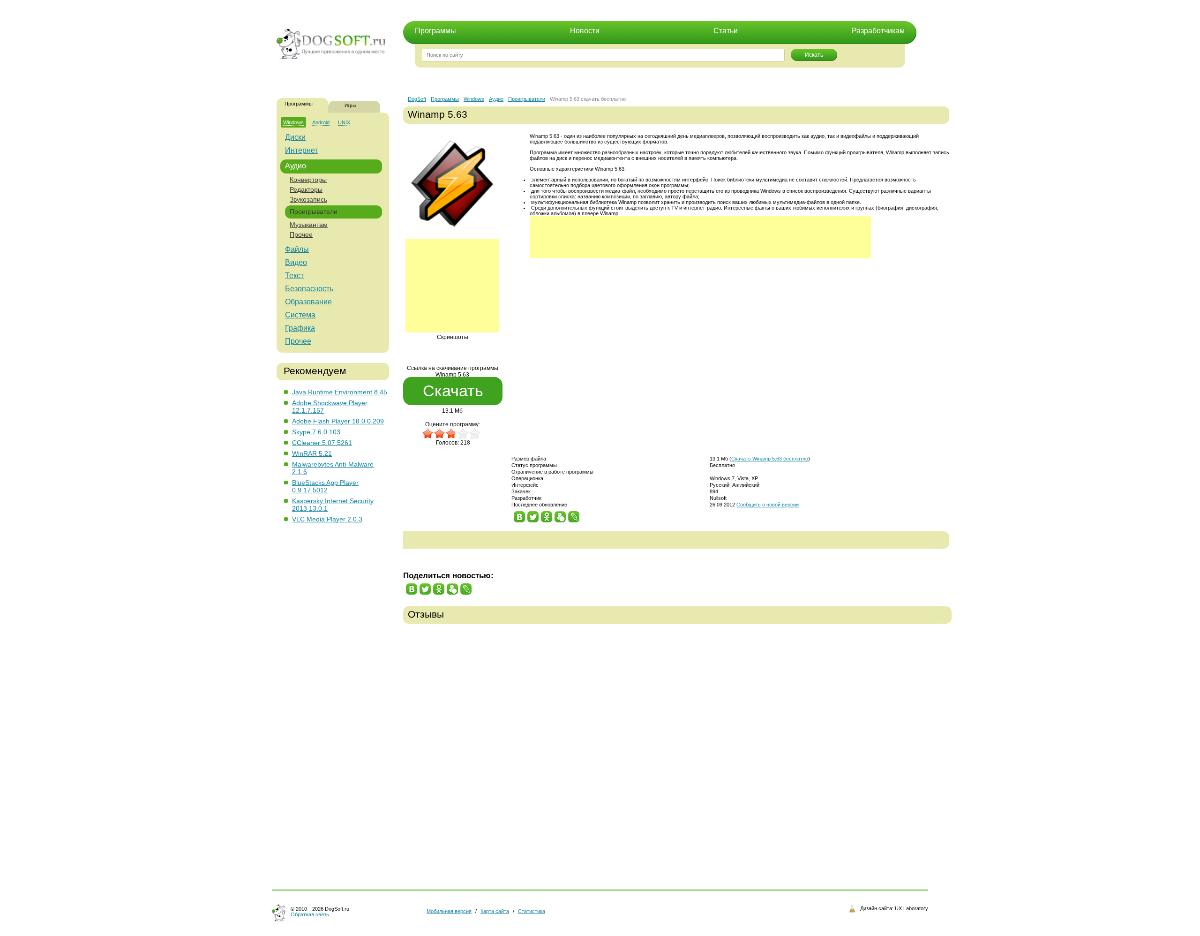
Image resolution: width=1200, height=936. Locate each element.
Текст (294, 275)
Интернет (301, 150)
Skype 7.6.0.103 (316, 432)
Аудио (295, 166)
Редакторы (306, 189)
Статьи (725, 31)
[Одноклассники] (547, 514)
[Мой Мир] (560, 514)
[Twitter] (533, 514)
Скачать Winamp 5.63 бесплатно (769, 458)
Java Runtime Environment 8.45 (339, 392)
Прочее (301, 234)
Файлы (297, 249)
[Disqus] (677, 750)
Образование (308, 302)
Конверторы (308, 179)
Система (300, 315)
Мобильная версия (449, 911)
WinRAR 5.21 (312, 453)
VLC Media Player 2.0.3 (327, 519)
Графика (300, 328)
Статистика (531, 911)
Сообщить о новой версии (767, 504)
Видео (296, 262)
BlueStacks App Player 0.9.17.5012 (325, 486)
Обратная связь (310, 914)
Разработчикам (878, 31)
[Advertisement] (452, 285)
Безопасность (309, 289)
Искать (814, 55)
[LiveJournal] (574, 514)
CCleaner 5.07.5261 (322, 442)
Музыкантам (309, 224)
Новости (585, 31)
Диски (295, 137)
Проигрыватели (314, 211)
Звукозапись (308, 199)
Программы (435, 31)
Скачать (453, 391)
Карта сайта (494, 911)
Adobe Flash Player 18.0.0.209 (338, 421)
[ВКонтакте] (519, 514)
